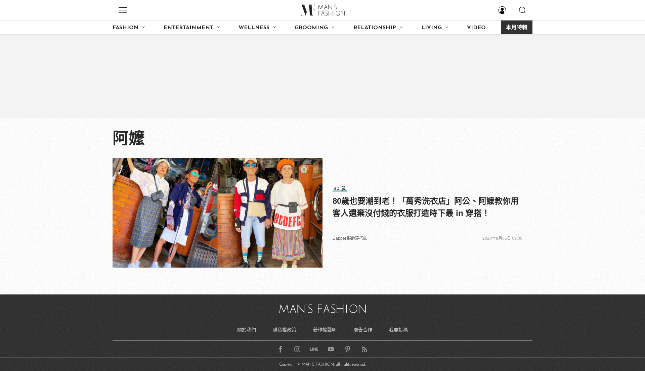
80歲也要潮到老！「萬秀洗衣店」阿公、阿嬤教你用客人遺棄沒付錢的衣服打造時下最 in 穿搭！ (426, 207)
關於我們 (246, 329)
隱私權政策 (284, 329)
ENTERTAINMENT (188, 28)
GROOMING (311, 28)
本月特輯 (516, 28)
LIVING (431, 28)
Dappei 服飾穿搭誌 (350, 238)
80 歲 (340, 188)
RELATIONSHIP (374, 28)
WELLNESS (254, 28)
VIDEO (476, 28)
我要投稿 (398, 329)
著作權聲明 (325, 329)
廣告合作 (362, 329)
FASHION (125, 28)
